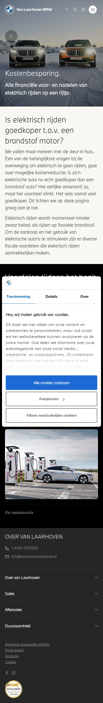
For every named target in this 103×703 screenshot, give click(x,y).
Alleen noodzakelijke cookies (51, 415)
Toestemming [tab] (18, 296)
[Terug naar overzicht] (11, 36)
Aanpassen (48, 399)
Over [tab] (84, 296)
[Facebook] (7, 672)
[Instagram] (14, 672)
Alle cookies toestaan (52, 382)
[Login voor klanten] (83, 10)
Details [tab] (52, 296)
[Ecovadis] (51, 686)
